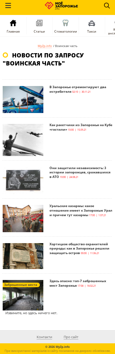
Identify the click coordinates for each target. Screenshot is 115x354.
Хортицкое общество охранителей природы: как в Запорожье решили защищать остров (79, 248)
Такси (91, 31)
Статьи (39, 31)
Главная (13, 31)
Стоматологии (65, 31)
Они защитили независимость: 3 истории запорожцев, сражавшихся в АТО (79, 172)
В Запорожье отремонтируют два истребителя (77, 89)
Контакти (44, 336)
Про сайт (71, 336)
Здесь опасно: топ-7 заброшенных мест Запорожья (77, 283)
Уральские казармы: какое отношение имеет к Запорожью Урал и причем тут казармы (80, 210)
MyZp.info (45, 46)
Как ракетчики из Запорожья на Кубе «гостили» (80, 127)
